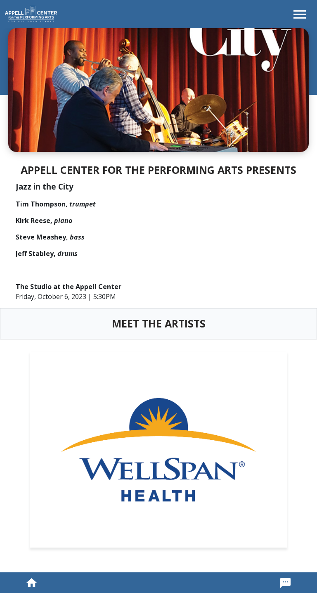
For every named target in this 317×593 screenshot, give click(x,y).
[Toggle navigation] (299, 14)
